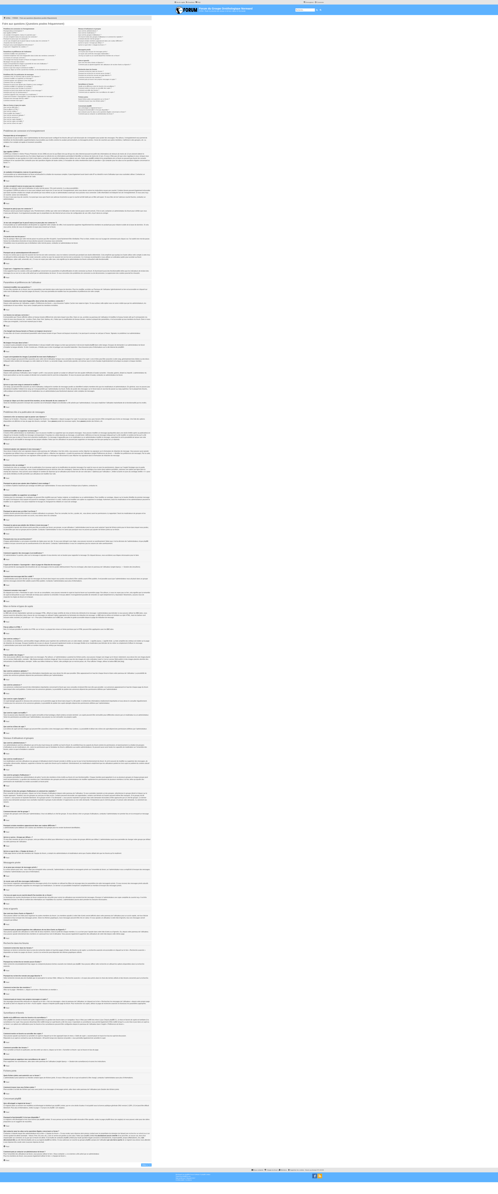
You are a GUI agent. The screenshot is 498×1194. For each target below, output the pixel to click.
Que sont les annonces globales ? (14, 115)
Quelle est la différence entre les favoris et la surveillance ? (96, 86)
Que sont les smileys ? (11, 111)
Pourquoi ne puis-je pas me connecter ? (16, 39)
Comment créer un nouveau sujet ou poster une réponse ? (22, 76)
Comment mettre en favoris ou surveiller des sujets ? (95, 88)
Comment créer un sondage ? (13, 82)
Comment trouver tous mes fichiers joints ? (91, 101)
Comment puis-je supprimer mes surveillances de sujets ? (96, 92)
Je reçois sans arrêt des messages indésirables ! (93, 53)
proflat (181, 1178)
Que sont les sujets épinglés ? (13, 119)
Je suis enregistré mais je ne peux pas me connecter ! (21, 37)
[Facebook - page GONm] (314, 1176)
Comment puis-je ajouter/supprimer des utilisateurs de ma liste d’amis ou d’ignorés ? (104, 64)
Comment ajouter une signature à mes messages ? (20, 80)
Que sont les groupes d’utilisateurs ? (89, 35)
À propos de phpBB (47, 1108)
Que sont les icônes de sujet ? (13, 123)
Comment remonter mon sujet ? (13, 100)
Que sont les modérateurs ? (87, 33)
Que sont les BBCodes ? (11, 107)
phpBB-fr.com (186, 1176)
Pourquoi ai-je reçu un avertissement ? (16, 92)
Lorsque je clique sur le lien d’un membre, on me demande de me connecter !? (31, 69)
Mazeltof (189, 1178)
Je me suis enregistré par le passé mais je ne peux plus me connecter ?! (26, 41)
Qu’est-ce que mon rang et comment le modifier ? (19, 67)
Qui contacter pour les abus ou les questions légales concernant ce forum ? (102, 112)
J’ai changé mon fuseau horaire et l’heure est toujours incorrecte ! (24, 59)
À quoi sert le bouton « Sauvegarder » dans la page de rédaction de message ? (28, 96)
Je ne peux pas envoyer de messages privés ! (93, 51)
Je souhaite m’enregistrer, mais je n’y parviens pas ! (20, 35)
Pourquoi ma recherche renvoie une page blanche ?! (94, 75)
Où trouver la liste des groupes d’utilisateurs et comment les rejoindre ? (100, 37)
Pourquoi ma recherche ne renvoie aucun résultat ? (94, 73)
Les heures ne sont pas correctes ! (15, 57)
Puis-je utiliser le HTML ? (11, 109)
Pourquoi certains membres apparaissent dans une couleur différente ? (100, 41)
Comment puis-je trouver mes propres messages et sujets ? (97, 79)
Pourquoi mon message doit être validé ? (16, 98)
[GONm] (186, 9)
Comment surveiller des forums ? (88, 90)
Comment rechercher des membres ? (90, 77)
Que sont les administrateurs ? (88, 31)
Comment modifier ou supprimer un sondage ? (18, 86)
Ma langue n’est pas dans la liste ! (14, 61)
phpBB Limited (60, 1105)
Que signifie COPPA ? (10, 33)
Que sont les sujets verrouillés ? (14, 121)
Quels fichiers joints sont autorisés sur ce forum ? (94, 99)
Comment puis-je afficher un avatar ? (15, 65)
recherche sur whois (136, 1133)
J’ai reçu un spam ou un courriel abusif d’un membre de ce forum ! (99, 55)
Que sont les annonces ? (11, 117)
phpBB (120, 347)
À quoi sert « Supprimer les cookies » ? (16, 47)
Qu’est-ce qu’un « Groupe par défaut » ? (91, 43)
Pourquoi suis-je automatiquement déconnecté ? (19, 45)
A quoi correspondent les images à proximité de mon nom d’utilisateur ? (26, 63)
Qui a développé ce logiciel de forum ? (90, 108)
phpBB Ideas (109, 1119)
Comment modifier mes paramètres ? (15, 53)
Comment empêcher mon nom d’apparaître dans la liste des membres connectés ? (30, 55)
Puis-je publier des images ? (12, 113)
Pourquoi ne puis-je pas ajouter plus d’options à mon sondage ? (23, 84)
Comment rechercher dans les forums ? (90, 71)
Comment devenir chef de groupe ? (89, 39)
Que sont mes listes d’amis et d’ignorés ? (91, 62)
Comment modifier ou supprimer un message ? (18, 78)
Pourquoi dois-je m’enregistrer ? (13, 31)
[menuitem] (190, 2)
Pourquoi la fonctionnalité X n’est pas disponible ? (93, 110)
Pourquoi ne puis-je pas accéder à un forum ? (18, 88)
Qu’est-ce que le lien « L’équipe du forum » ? (92, 45)
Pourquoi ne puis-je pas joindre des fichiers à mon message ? (23, 90)
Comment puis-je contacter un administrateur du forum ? (96, 114)
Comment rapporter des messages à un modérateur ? (20, 94)
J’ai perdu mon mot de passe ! (13, 43)
